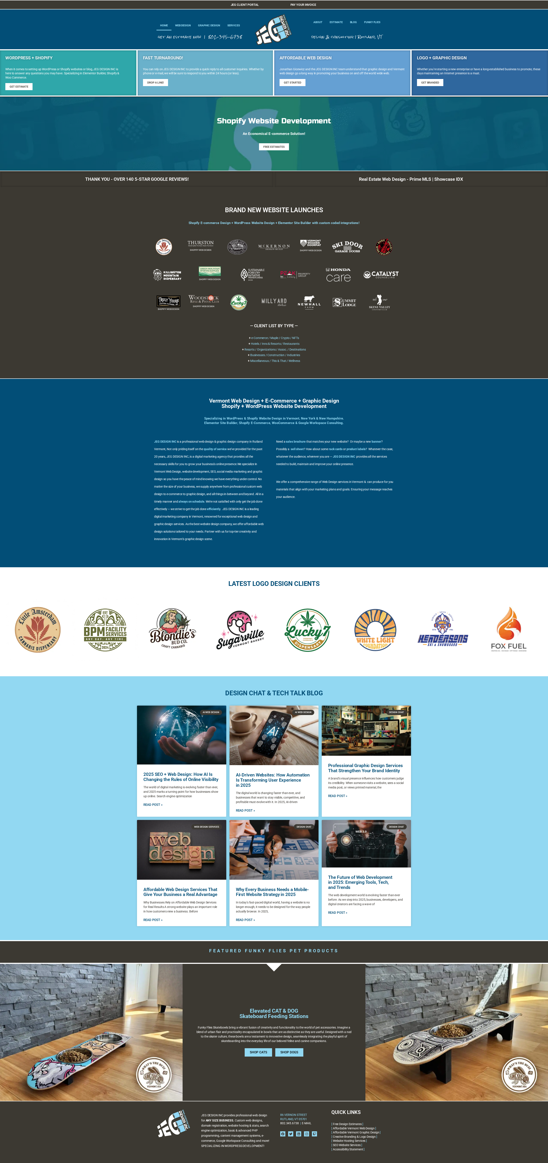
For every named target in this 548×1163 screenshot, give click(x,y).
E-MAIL (306, 1123)
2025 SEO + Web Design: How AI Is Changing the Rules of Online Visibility (180, 777)
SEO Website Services (347, 1145)
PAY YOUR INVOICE (303, 4)
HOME (164, 25)
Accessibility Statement (348, 1149)
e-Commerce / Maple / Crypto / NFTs (275, 338)
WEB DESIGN (183, 25)
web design (206, 441)
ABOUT (318, 22)
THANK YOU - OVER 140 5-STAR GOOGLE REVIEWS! (137, 179)
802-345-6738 (225, 37)
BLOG (353, 22)
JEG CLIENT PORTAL (245, 4)
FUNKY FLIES (372, 22)
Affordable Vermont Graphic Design (356, 1132)
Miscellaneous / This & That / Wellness (275, 361)
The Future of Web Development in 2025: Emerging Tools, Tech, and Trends (360, 882)
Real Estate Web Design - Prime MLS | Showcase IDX (411, 179)
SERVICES (233, 25)
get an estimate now (179, 37)
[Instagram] (306, 1133)
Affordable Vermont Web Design (354, 1128)
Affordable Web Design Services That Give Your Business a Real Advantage (180, 892)
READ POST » (152, 805)
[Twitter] (290, 1133)
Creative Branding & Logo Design (354, 1136)
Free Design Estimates (347, 1124)
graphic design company (233, 441)
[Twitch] (314, 1133)
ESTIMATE (336, 22)
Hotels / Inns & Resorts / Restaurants (275, 343)
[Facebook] (282, 1133)
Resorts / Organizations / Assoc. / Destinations (275, 349)
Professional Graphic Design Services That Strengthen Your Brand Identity (365, 768)
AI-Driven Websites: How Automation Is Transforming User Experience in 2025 (273, 780)
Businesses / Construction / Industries (275, 355)
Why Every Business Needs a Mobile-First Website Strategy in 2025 (272, 892)
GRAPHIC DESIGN (209, 25)
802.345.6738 (289, 1123)
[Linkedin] (298, 1133)
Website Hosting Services (349, 1140)
